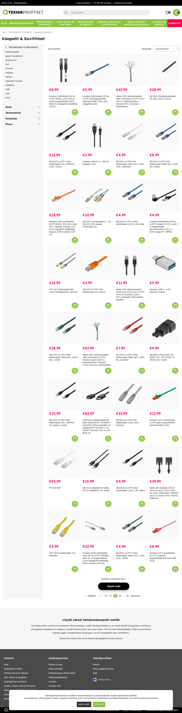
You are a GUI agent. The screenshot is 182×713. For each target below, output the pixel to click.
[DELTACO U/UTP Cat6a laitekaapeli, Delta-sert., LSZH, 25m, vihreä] (63, 328)
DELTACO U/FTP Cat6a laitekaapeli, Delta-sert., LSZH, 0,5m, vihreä (130, 555)
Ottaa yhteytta (55, 669)
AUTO (6, 664)
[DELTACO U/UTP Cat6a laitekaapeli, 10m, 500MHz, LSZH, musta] (63, 135)
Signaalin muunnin (14, 81)
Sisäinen (9, 72)
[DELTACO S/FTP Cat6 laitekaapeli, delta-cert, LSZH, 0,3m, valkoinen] (130, 135)
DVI (7, 64)
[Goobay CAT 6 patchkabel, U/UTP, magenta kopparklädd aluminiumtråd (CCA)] (164, 527)
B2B (95, 673)
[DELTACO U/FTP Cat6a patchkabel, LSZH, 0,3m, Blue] (130, 195)
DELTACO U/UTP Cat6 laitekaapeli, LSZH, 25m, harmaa (127, 422)
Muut (7, 97)
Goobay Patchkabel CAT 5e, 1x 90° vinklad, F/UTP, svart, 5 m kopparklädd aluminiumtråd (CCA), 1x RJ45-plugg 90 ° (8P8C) (164, 226)
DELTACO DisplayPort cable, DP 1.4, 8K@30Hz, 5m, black (96, 489)
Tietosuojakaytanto (57, 677)
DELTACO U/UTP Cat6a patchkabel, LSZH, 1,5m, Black (130, 489)
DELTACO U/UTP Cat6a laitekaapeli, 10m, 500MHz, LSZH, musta (62, 164)
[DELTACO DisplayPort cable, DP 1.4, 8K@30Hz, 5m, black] (97, 462)
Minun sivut (7, 3)
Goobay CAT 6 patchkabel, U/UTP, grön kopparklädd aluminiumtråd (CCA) (162, 422)
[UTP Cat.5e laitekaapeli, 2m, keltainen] (63, 527)
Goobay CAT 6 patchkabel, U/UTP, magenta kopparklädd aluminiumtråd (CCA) (163, 557)
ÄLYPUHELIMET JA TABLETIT (15, 681)
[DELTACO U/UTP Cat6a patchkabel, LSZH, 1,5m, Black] (130, 462)
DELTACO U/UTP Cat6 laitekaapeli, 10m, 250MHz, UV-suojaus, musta (62, 422)
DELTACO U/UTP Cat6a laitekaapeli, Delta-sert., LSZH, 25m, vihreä (63, 357)
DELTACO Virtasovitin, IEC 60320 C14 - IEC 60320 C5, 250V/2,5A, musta (162, 357)
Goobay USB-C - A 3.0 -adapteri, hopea (161, 290)
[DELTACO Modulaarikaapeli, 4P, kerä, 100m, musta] (164, 70)
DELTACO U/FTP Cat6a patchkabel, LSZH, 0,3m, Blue (130, 222)
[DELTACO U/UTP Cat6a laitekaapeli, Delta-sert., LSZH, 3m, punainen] (130, 328)
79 (110, 596)
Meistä (96, 664)
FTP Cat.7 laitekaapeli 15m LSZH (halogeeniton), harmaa (63, 290)
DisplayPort (10, 60)
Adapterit (9, 85)
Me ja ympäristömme (103, 669)
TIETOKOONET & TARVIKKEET (20, 32)
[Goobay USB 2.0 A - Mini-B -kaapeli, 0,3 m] (97, 135)
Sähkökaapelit (12, 52)
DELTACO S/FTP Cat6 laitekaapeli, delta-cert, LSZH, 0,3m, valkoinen (130, 164)
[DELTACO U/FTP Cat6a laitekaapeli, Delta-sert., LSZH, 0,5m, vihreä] (130, 527)
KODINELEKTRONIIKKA (13, 669)
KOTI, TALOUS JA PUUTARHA (15, 677)
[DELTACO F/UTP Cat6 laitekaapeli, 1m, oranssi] (97, 263)
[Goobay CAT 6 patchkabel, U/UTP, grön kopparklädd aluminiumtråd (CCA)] (164, 394)
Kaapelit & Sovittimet (43, 32)
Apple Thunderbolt (14, 56)
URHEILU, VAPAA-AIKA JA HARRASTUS (20, 686)
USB (7, 89)
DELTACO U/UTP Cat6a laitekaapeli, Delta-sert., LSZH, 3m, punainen (130, 357)
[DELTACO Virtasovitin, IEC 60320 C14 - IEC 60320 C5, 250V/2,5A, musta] (164, 328)
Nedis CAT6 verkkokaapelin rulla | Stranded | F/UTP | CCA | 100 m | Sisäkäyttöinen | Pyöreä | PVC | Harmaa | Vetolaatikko (130, 101)
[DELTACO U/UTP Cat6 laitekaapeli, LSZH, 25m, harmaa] (130, 394)
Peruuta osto (54, 686)
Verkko (8, 77)
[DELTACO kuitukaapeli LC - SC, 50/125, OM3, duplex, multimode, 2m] (97, 195)
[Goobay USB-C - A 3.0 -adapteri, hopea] (164, 263)
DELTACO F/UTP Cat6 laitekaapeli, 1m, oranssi (94, 290)
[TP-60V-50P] (63, 462)
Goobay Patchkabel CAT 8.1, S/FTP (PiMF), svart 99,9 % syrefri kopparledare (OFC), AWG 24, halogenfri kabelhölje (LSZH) (63, 101)
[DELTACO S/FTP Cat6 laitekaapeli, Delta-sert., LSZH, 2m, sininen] (164, 135)
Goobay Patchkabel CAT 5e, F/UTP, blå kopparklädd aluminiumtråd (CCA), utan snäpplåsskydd (96, 100)
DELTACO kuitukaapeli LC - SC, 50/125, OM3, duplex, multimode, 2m (97, 224)
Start (4, 32)
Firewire (9, 68)
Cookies (52, 681)
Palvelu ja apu (55, 664)
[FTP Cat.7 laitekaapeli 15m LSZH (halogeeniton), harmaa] (63, 263)
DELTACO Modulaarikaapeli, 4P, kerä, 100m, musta (163, 97)
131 (127, 596)
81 (120, 596)
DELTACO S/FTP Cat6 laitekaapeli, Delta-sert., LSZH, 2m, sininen (164, 164)
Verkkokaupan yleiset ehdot (62, 673)
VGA (7, 93)
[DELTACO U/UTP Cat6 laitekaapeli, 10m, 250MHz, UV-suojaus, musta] (63, 394)
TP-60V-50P (55, 488)
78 (106, 596)
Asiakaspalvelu (20, 3)
